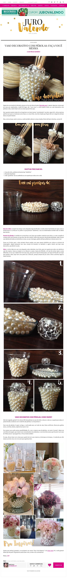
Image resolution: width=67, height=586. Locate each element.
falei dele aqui (43, 105)
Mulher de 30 (24, 5)
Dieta (47, 5)
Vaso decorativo (21, 561)
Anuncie (15, 2)
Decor (33, 5)
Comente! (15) (58, 565)
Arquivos (21, 2)
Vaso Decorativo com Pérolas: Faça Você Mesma (33, 47)
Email (41, 566)
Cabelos (6, 5)
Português (30, 2)
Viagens (54, 5)
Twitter (34, 566)
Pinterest (37, 566)
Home (4, 2)
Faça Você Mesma (12, 561)
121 (49, 565)
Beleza (14, 5)
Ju (13, 564)
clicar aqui (50, 550)
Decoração (12, 565)
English (35, 2)
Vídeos (61, 5)
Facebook (30, 566)
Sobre (9, 2)
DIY (7, 561)
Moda (40, 5)
